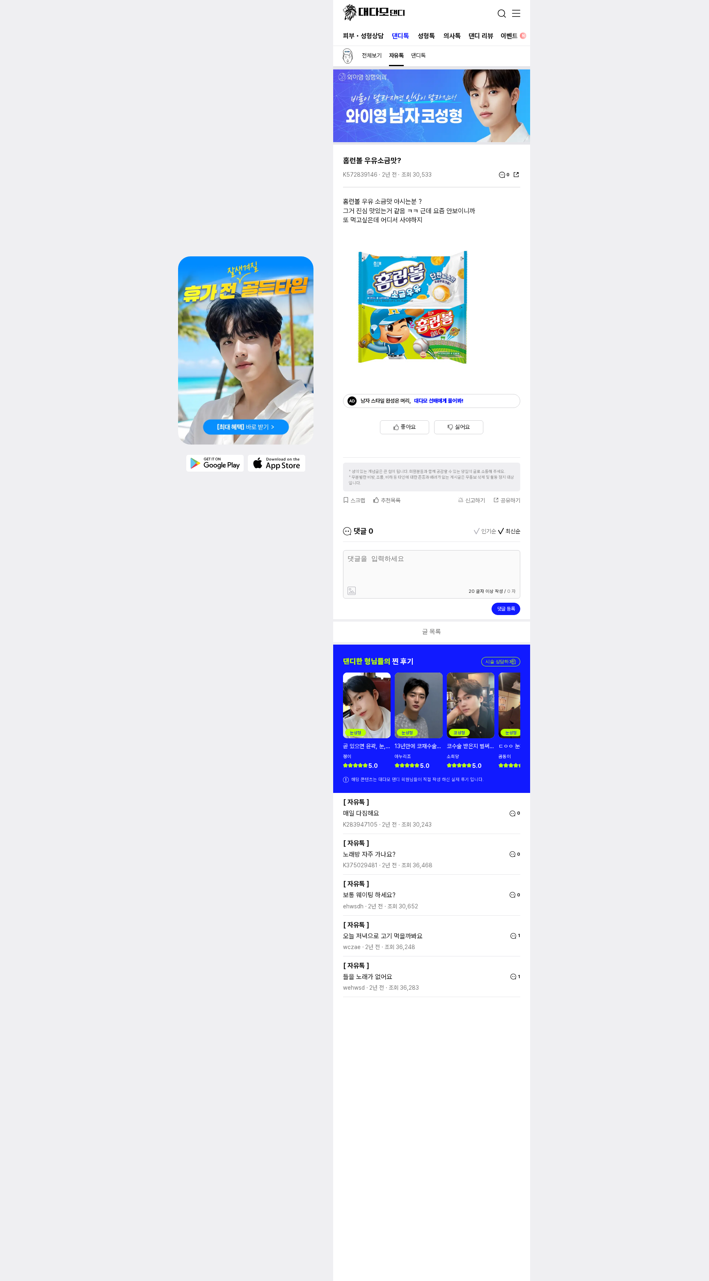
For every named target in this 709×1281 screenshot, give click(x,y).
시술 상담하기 (500, 661)
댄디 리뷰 (481, 36)
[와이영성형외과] (431, 140)
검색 (502, 13)
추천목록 (390, 500)
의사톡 (452, 36)
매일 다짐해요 (361, 813)
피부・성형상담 (363, 36)
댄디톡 (400, 36)
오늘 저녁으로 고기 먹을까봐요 (383, 936)
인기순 (488, 531)
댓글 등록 (506, 609)
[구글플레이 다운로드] (215, 462)
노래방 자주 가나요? (369, 854)
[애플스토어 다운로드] (276, 462)
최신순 (512, 531)
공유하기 (510, 500)
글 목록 (431, 632)
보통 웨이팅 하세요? (369, 895)
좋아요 (408, 427)
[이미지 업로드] (389, 591)
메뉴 (516, 14)
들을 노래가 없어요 (367, 977)
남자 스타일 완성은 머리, (412, 401)
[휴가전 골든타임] (245, 350)
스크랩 (357, 500)
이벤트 (513, 36)
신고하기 (475, 500)
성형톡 (426, 36)
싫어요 (462, 427)
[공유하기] (516, 174)
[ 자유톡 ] (356, 802)
